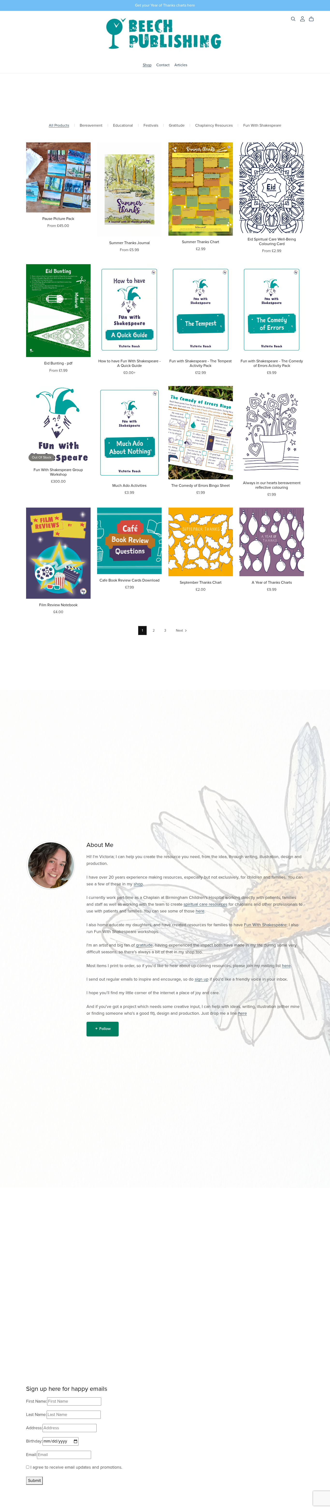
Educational (123, 125)
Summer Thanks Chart (200, 242)
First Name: (36, 1401)
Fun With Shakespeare (262, 125)
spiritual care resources (205, 904)
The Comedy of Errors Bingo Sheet (200, 485)
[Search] (293, 19)
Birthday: (34, 1441)
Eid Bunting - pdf (58, 363)
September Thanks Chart (201, 582)
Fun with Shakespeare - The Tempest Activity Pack (200, 363)
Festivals (150, 125)
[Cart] (313, 19)
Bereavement (91, 125)
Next (180, 630)
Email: (31, 1454)
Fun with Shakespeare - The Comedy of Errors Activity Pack (272, 363)
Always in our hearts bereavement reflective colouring (272, 485)
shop (138, 884)
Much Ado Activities (129, 485)
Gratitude (177, 125)
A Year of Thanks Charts (272, 582)
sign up (201, 979)
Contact (163, 64)
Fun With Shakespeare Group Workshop (58, 472)
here (200, 911)
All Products (59, 125)
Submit (34, 1480)
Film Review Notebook (58, 605)
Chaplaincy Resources (214, 125)
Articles (180, 64)
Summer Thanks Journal (129, 243)
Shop (147, 64)
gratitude (144, 945)
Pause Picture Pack (58, 218)
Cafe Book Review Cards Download (129, 580)
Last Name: (36, 1414)
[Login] (302, 18)
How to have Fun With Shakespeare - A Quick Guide (129, 363)
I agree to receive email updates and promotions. (75, 1467)
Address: (34, 1427)
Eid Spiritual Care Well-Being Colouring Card (272, 241)
